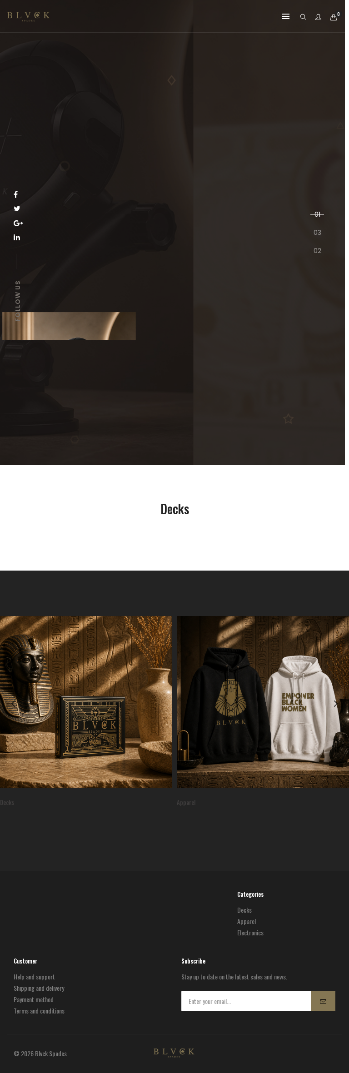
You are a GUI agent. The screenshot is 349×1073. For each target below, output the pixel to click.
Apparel (246, 921)
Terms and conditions (39, 1010)
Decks (244, 909)
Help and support (34, 976)
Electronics (250, 932)
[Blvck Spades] (28, 17)
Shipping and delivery (39, 988)
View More (192, 306)
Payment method (34, 999)
